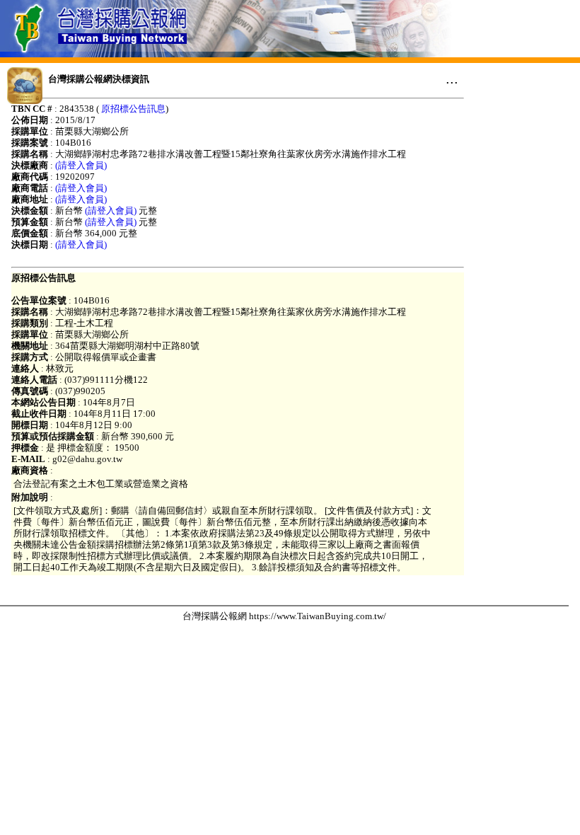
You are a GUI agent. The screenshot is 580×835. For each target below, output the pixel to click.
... (452, 78)
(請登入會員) (81, 165)
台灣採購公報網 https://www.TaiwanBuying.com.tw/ (284, 616)
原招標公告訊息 (133, 108)
